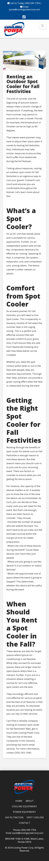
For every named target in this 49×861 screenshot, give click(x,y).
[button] (42, 26)
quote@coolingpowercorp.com (24, 9)
